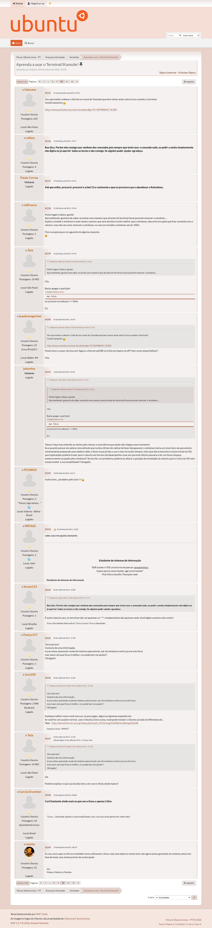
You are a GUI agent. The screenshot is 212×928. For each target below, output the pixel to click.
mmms (30, 844)
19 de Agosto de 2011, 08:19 (65, 847)
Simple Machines (40, 922)
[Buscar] (180, 35)
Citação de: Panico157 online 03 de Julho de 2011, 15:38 (71, 686)
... (48, 81)
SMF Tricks (42, 913)
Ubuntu (68, 918)
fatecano (30, 89)
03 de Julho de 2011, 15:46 (64, 678)
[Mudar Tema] (50, 3)
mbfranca (30, 205)
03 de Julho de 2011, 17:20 (64, 737)
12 (72, 81)
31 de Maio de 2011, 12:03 (67, 529)
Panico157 (30, 634)
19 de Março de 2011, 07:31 (65, 181)
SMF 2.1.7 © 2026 (20, 922)
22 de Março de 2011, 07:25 (65, 254)
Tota (30, 250)
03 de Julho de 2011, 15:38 (64, 638)
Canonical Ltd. (82, 918)
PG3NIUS (30, 470)
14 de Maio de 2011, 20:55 (64, 372)
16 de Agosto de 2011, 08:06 (65, 795)
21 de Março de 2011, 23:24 (65, 208)
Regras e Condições (175, 924)
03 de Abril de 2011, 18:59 (64, 319)
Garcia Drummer (30, 791)
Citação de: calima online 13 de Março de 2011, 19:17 (69, 598)
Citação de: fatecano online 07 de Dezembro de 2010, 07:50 (72, 327)
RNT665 (30, 526)
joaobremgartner (30, 316)
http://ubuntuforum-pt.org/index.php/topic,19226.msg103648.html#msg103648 (95, 722)
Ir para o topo (23, 883)
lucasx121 (30, 586)
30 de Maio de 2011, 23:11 (64, 473)
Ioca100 (30, 674)
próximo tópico (187, 72)
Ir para (151, 897)
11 (67, 81)
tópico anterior (168, 72)
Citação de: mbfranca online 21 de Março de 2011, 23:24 (70, 261)
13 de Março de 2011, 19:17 (65, 141)
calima (30, 138)
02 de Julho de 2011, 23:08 (64, 590)
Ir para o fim (22, 82)
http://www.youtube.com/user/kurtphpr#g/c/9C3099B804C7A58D (81, 109)
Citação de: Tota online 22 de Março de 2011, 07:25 (68, 380)
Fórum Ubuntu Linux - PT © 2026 (183, 919)
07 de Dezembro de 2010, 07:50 (67, 93)
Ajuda (162, 924)
